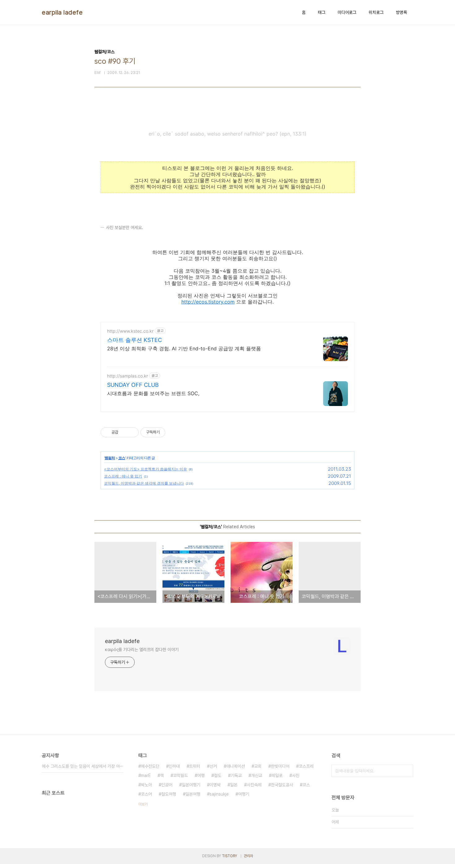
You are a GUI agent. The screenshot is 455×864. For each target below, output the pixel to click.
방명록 (401, 12)
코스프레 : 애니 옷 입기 (123, 476)
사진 (295, 775)
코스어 (146, 794)
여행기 (243, 794)
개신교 (256, 775)
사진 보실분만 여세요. (124, 227)
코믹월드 (180, 775)
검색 (407, 771)
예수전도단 (150, 766)
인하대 (174, 766)
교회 (258, 766)
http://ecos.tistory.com (208, 302)
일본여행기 (191, 784)
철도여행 (168, 794)
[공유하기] (124, 432)
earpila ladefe (62, 12)
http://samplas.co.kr (127, 375)
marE (146, 775)
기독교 (236, 775)
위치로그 (376, 12)
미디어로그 (347, 12)
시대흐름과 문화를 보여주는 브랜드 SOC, (153, 393)
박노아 (146, 784)
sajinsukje (219, 794)
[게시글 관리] (132, 432)
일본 (233, 784)
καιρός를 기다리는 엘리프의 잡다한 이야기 (142, 649)
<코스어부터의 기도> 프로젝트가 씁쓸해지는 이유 (145, 469)
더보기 (143, 804)
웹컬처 (110, 458)
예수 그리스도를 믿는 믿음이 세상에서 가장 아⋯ (82, 766)
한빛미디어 (280, 766)
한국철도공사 (282, 784)
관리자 (248, 856)
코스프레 (306, 766)
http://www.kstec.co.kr (130, 331)
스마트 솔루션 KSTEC (134, 340)
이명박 (215, 784)
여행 (201, 775)
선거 (213, 766)
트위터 (194, 766)
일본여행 (192, 794)
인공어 (166, 784)
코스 (121, 458)
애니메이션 (235, 766)
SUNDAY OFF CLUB (133, 385)
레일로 (277, 775)
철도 (217, 775)
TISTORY (229, 856)
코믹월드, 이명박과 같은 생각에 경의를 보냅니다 (144, 483)
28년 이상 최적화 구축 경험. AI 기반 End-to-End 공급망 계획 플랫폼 (184, 348)
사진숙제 (254, 784)
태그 (321, 12)
